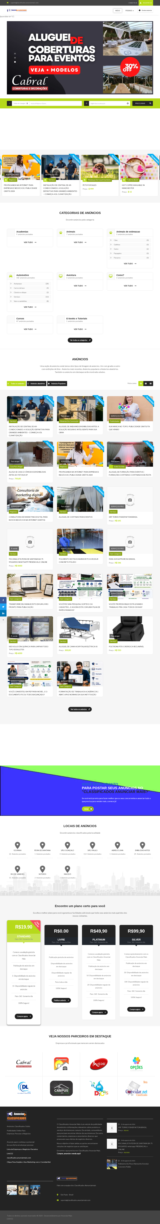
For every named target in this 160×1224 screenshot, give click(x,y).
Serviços (31, 297)
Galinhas (131, 245)
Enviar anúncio (147, 10)
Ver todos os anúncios (79, 709)
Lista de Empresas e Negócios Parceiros (22, 1149)
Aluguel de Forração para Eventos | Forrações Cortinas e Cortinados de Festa (137, 188)
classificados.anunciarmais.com (19, 1158)
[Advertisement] (80, 129)
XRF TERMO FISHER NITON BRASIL (123, 517)
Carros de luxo (31, 288)
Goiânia (18, 850)
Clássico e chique (31, 292)
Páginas (129, 11)
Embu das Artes (142, 850)
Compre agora (22, 1016)
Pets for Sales (50, 185)
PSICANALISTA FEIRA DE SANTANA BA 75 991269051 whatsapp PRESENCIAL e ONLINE (135, 1146)
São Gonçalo (67, 850)
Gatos (131, 249)
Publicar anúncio (60, 1000)
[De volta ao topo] (152, 1208)
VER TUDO (28, 242)
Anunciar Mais (66, 1216)
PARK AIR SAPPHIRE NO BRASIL (122, 559)
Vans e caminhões (31, 301)
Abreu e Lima (117, 850)
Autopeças (31, 284)
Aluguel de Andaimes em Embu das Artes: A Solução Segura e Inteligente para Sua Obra (79, 429)
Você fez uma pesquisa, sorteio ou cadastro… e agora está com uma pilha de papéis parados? (79, 607)
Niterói (42, 874)
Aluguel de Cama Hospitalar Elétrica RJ (78, 646)
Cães (131, 240)
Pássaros (131, 258)
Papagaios (131, 253)
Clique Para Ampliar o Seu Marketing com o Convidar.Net (29, 1162)
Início (117, 11)
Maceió (67, 874)
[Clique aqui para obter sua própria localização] (127, 103)
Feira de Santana (42, 850)
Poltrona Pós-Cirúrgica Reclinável (126, 646)
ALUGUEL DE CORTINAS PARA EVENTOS (75, 517)
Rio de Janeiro (17, 874)
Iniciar (86, 809)
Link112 (10, 1153)
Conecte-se (132, 3)
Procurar (140, 103)
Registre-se (147, 3)
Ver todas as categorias (78, 340)
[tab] (16, 383)
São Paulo (93, 850)
